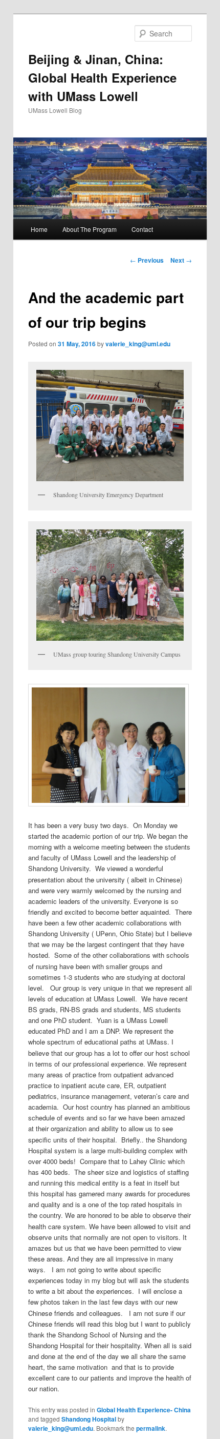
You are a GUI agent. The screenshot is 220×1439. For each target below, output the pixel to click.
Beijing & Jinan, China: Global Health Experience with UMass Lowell (102, 77)
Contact (142, 229)
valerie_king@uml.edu (137, 343)
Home (39, 229)
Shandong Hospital (88, 1419)
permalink (150, 1428)
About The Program (89, 229)
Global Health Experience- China (144, 1409)
